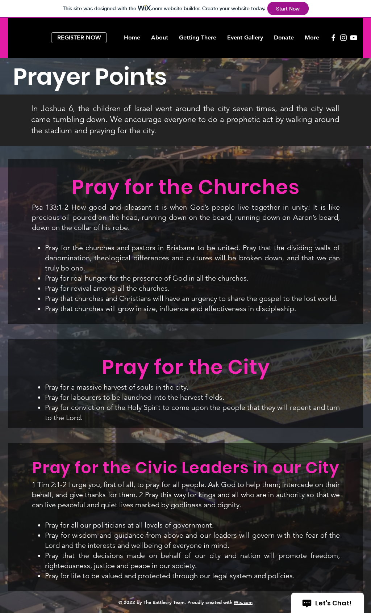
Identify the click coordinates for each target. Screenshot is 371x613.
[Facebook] (333, 37)
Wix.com (243, 602)
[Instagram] (343, 37)
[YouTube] (353, 37)
